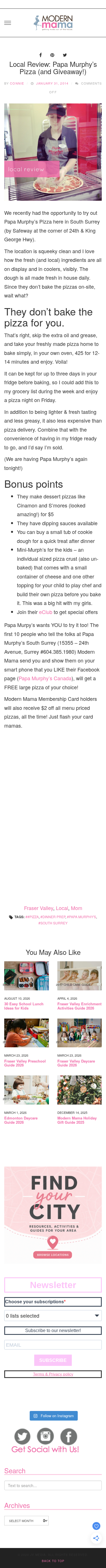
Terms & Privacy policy (53, 1374)
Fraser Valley (38, 907)
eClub (46, 611)
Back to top (53, 1561)
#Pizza (33, 916)
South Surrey (54, 922)
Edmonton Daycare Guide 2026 (21, 1120)
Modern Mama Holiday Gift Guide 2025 (77, 1120)
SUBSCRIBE (53, 1360)
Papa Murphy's (82, 916)
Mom (76, 907)
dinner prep (53, 916)
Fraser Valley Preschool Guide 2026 (25, 1063)
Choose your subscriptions (34, 1301)
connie (17, 83)
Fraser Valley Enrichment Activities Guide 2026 (79, 1006)
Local (62, 907)
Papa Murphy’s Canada (45, 678)
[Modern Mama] (53, 21)
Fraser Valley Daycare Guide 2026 (76, 1063)
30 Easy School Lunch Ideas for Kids (24, 1006)
